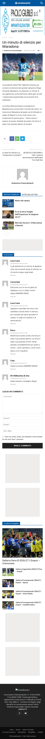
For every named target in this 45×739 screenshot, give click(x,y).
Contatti (40, 732)
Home (4, 37)
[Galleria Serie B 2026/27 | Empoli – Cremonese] (22, 543)
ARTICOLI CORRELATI (11, 195)
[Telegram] (22, 138)
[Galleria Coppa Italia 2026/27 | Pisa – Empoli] (8, 572)
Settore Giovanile (28, 730)
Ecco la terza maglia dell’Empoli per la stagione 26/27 (26, 214)
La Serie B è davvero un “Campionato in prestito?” (12, 154)
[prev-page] (3, 234)
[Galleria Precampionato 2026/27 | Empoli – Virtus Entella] (8, 594)
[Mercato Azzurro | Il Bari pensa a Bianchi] (8, 225)
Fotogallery (31, 732)
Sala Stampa (22, 732)
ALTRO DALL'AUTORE (30, 195)
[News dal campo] (8, 203)
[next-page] (7, 234)
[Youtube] (25, 713)
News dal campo (22, 200)
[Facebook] (12, 138)
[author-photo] (22, 180)
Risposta (13, 275)
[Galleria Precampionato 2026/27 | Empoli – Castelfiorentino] (8, 605)
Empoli (11, 37)
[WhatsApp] (17, 138)
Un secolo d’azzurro (9, 732)
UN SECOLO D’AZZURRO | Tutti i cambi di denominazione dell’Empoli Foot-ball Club (33, 156)
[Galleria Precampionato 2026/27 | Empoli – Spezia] (8, 583)
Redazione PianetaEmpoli (13, 50)
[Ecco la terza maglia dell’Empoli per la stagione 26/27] (8, 214)
